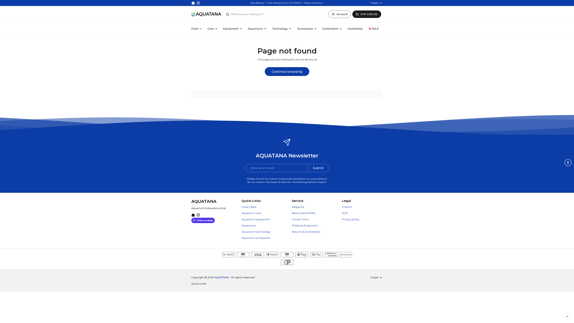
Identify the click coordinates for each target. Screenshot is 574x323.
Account (342, 14)
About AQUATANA (303, 213)
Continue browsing (287, 71)
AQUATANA (221, 277)
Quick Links (198, 283)
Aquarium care (251, 213)
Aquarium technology (256, 231)
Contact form (300, 219)
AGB (345, 213)
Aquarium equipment (256, 219)
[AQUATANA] (206, 14)
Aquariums (249, 225)
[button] (366, 14)
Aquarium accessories (256, 237)
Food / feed (249, 206)
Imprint (347, 206)
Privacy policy (350, 219)
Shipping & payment (305, 225)
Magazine (298, 206)
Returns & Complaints (306, 231)
